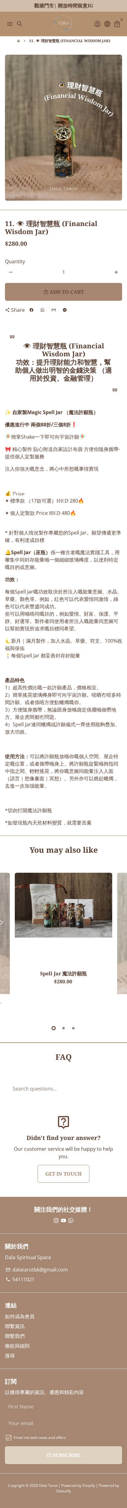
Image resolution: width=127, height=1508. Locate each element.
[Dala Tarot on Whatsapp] (70, 1220)
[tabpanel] (63, 945)
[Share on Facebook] (31, 310)
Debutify (63, 1491)
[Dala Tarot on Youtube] (63, 1220)
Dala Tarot (48, 1485)
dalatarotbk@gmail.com (37, 1269)
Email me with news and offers (40, 1437)
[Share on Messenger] (64, 310)
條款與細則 (17, 1345)
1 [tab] (53, 1028)
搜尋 (10, 1355)
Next (116, 944)
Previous (11, 944)
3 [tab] (73, 1028)
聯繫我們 (15, 1336)
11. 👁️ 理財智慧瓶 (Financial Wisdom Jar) (69, 40)
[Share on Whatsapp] (42, 310)
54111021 (20, 1279)
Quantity (15, 261)
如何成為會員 (20, 1316)
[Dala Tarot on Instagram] (56, 1220)
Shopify (88, 1485)
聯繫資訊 (15, 1326)
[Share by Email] (53, 310)
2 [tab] (63, 1028)
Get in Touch (63, 1173)
